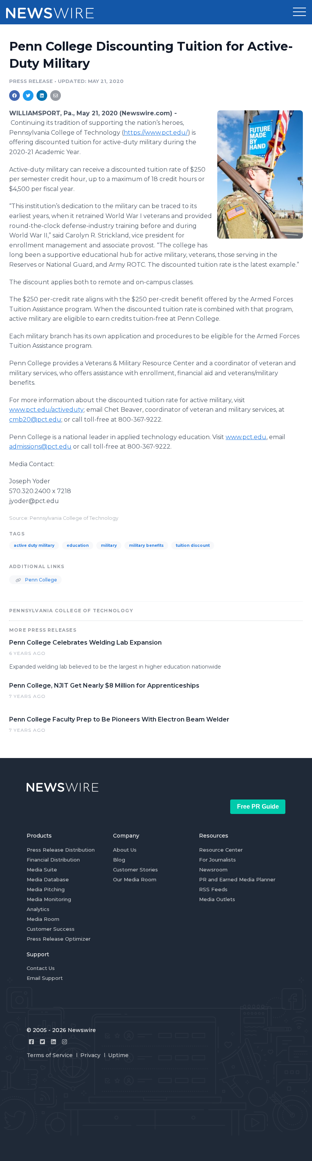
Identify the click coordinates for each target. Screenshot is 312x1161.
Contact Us (41, 968)
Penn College (40, 580)
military (109, 545)
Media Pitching (46, 889)
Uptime (118, 1055)
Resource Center (221, 850)
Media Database (48, 879)
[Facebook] (31, 1042)
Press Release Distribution (61, 850)
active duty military (34, 545)
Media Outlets (217, 899)
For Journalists (217, 860)
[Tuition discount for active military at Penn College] (260, 174)
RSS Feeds (213, 889)
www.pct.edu (246, 437)
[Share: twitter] (28, 95)
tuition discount (193, 545)
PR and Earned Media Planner (237, 879)
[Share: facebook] (14, 95)
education (78, 545)
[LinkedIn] (53, 1042)
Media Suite (42, 869)
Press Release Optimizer (59, 939)
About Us (125, 850)
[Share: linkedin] (42, 95)
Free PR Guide (258, 806)
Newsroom (213, 869)
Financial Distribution (53, 860)
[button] (299, 12)
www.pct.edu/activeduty (46, 409)
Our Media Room (134, 879)
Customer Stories (135, 869)
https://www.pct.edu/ (156, 132)
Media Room (43, 919)
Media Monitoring (49, 899)
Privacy (90, 1055)
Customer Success (51, 929)
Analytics (38, 909)
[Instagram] (64, 1042)
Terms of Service (50, 1055)
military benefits (146, 545)
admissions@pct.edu (40, 446)
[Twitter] (42, 1042)
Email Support (45, 978)
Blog (119, 860)
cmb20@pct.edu (35, 419)
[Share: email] (55, 95)
